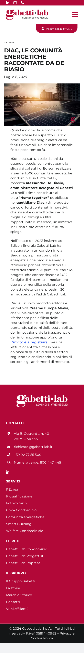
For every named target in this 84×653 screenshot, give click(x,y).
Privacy (66, 633)
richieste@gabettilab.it (33, 447)
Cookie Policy (42, 638)
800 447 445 (50, 462)
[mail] (15, 2)
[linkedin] (7, 2)
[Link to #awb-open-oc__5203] (75, 14)
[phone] (22, 2)
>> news (9, 42)
